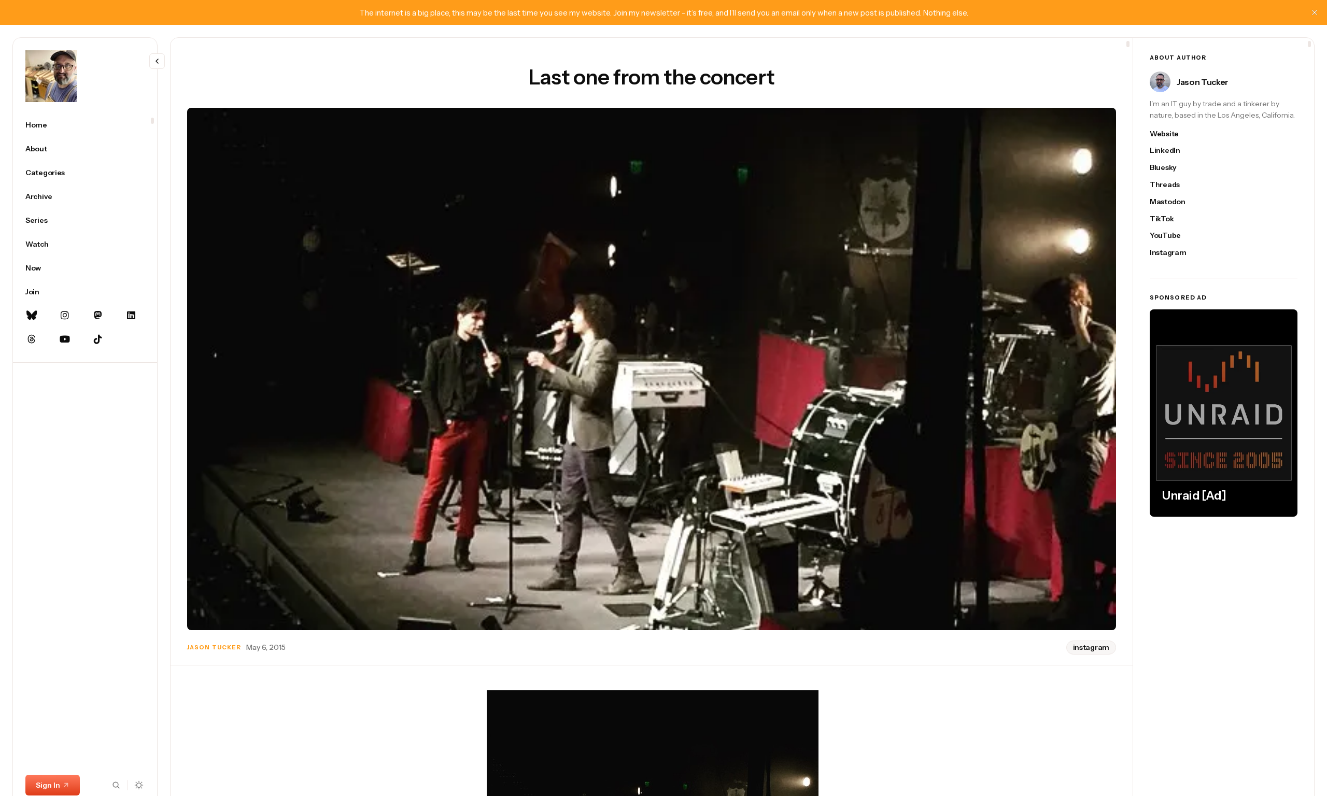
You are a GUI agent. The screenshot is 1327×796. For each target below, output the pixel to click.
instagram (1091, 647)
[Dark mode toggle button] (139, 785)
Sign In (48, 785)
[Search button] (116, 785)
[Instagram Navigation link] (64, 315)
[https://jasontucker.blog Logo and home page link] (51, 76)
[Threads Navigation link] (31, 339)
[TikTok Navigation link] (98, 339)
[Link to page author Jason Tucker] (1160, 82)
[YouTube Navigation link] (64, 339)
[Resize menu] (157, 61)
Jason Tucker (214, 647)
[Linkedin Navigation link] (131, 315)
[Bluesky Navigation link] (31, 315)
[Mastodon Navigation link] (98, 315)
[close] (1314, 12)
